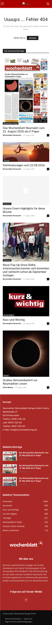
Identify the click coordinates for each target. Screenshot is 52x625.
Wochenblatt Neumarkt (12, 135)
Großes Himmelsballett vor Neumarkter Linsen (20, 382)
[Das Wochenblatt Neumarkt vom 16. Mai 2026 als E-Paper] (10, 468)
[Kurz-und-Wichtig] (26, 301)
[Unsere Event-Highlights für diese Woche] (26, 190)
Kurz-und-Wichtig (14, 319)
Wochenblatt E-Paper (11, 123)
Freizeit (6, 375)
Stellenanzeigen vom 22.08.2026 (24, 165)
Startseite (32, 38)
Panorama (7, 204)
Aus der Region (9, 315)
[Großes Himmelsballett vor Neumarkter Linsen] (26, 354)
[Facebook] (26, 600)
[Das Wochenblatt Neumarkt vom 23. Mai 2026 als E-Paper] (10, 456)
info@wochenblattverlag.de (23, 429)
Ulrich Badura (8, 387)
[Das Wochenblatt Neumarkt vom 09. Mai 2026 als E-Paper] (10, 481)
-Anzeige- (7, 161)
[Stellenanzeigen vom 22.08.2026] (26, 152)
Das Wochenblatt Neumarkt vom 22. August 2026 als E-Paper (24, 129)
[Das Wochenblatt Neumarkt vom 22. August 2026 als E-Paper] (26, 91)
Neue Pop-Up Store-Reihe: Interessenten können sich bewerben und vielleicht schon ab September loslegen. (26, 270)
